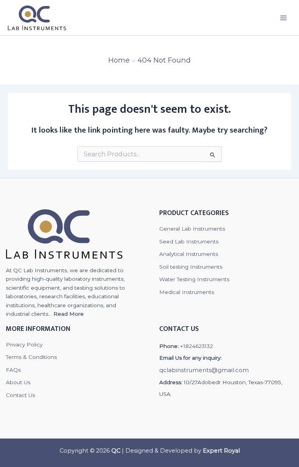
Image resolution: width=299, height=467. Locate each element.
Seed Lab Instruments (188, 241)
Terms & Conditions (31, 357)
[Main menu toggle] (283, 17)
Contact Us (20, 395)
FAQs (13, 370)
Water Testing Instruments (194, 279)
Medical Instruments (186, 292)
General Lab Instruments (192, 229)
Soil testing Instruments (190, 267)
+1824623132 (196, 346)
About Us (18, 382)
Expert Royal (221, 450)
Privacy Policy (24, 344)
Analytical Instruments (188, 254)
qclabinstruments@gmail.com (204, 370)
